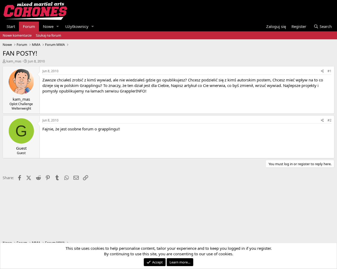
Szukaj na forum (48, 35)
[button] (57, 26)
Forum (29, 26)
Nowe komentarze (17, 35)
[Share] (322, 71)
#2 (329, 120)
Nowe (48, 26)
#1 (329, 71)
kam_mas (13, 61)
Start (11, 26)
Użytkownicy (76, 26)
